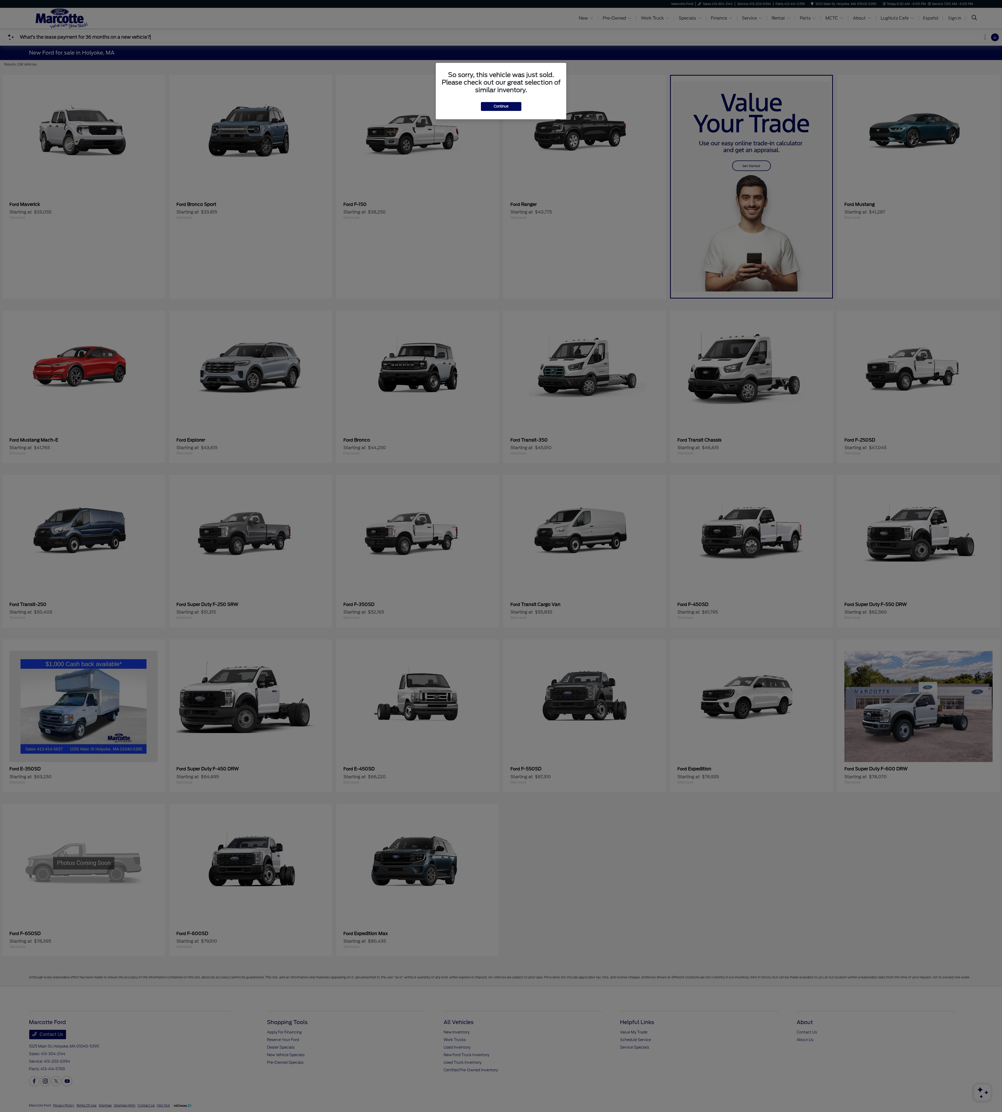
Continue (501, 106)
